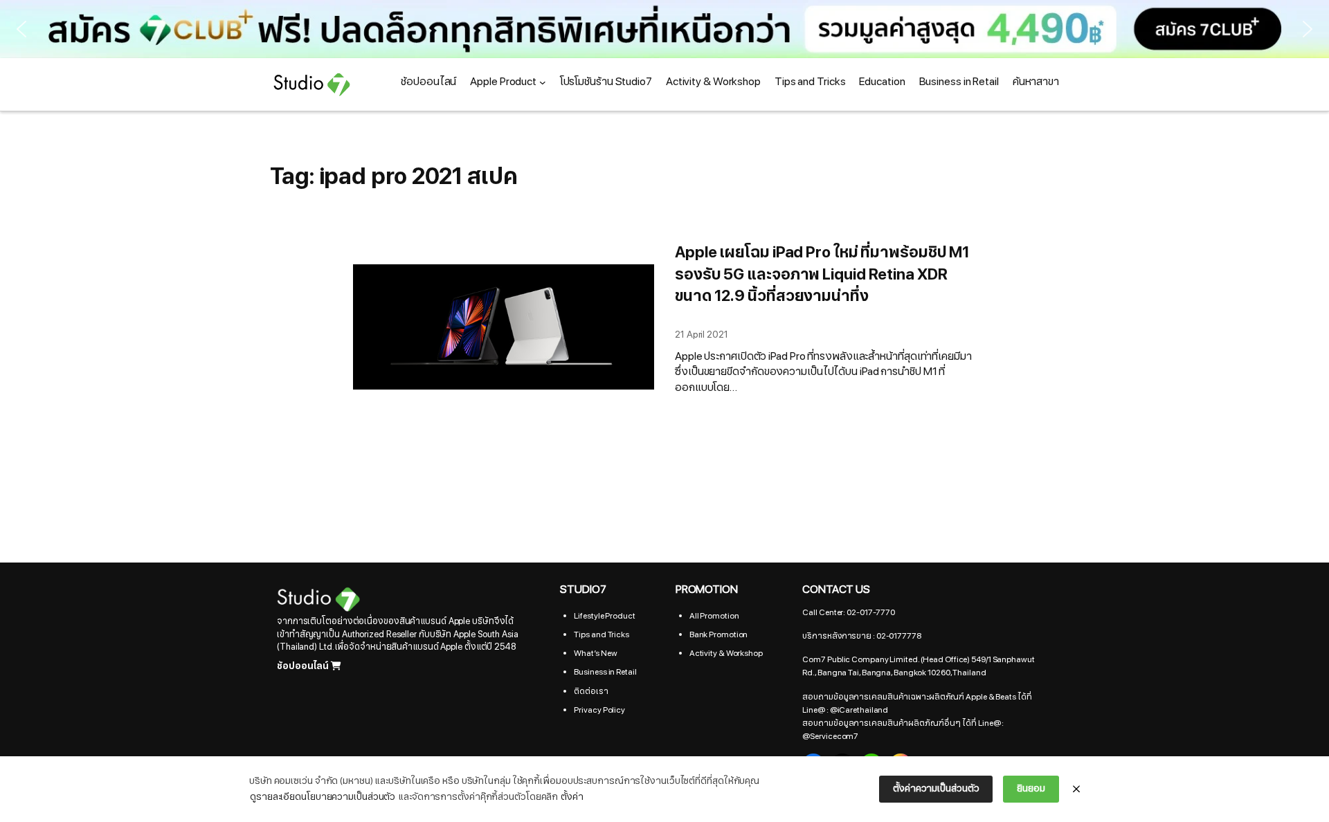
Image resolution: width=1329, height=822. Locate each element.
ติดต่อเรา (591, 691)
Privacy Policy (599, 710)
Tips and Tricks (601, 634)
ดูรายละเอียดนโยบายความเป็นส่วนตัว (322, 796)
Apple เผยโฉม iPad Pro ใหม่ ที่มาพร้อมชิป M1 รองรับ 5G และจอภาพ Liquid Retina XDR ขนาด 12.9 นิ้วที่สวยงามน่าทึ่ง (822, 274)
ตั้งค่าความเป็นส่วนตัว (936, 788)
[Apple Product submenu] (542, 82)
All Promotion (714, 616)
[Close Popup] (1076, 789)
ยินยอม (1031, 788)
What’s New (595, 653)
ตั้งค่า (572, 796)
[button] (21, 29)
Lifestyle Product (604, 616)
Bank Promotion (718, 634)
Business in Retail (605, 672)
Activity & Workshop (726, 653)
